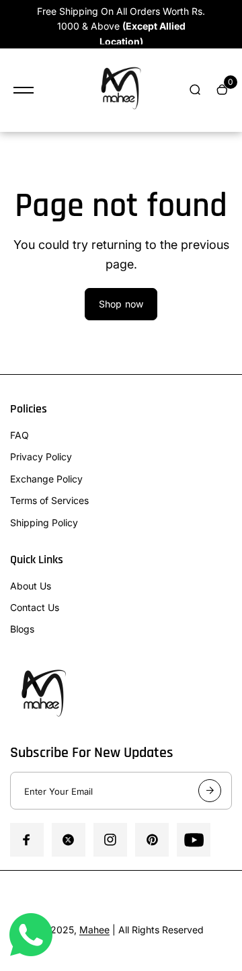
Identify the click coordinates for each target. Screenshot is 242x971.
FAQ (19, 435)
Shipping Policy (44, 522)
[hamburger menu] (23, 90)
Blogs (22, 629)
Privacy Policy (41, 456)
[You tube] (193, 840)
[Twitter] (68, 840)
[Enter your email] (209, 790)
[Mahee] (121, 90)
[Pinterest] (152, 840)
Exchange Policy (46, 478)
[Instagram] (110, 840)
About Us (30, 585)
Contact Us (34, 607)
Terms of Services (49, 500)
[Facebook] (27, 840)
